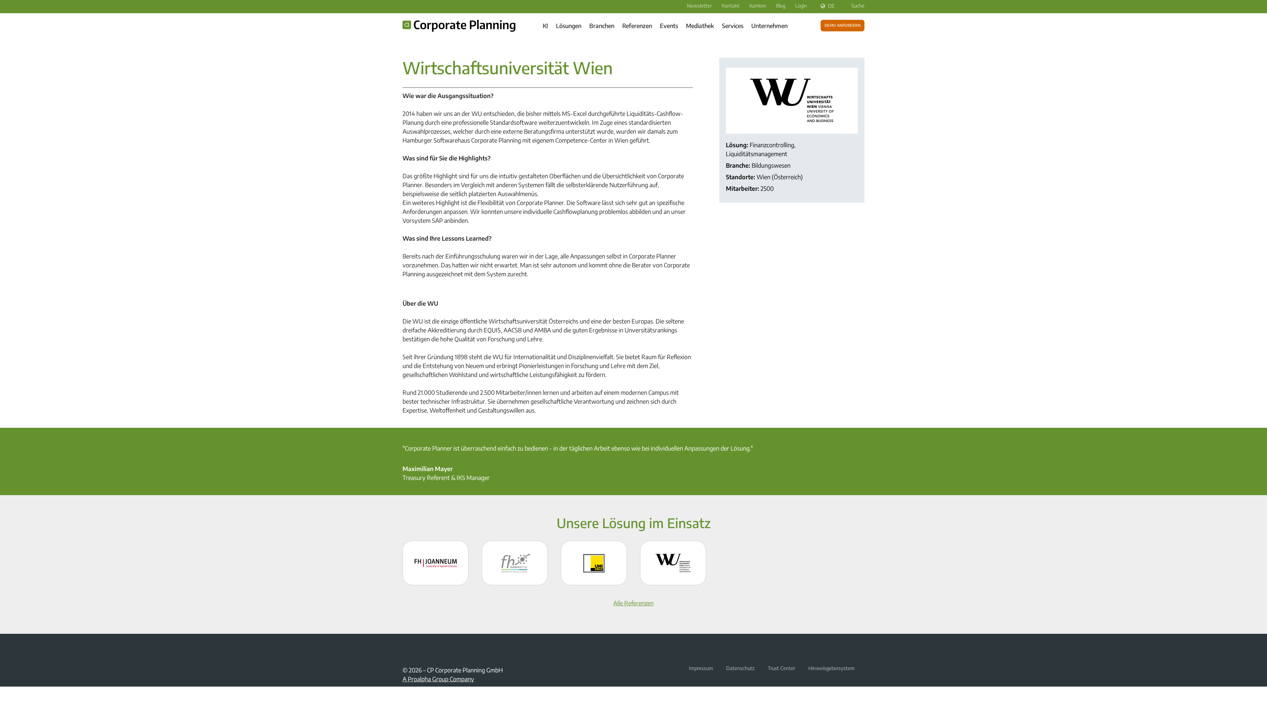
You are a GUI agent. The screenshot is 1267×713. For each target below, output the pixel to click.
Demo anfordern (843, 25)
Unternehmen (769, 25)
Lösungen (568, 25)
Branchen (601, 25)
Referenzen (637, 25)
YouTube (422, 649)
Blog (780, 6)
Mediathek (700, 25)
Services (732, 25)
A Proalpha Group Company (438, 679)
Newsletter (699, 6)
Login (801, 6)
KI (545, 25)
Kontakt (730, 6)
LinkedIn (406, 649)
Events (669, 25)
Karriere (757, 6)
